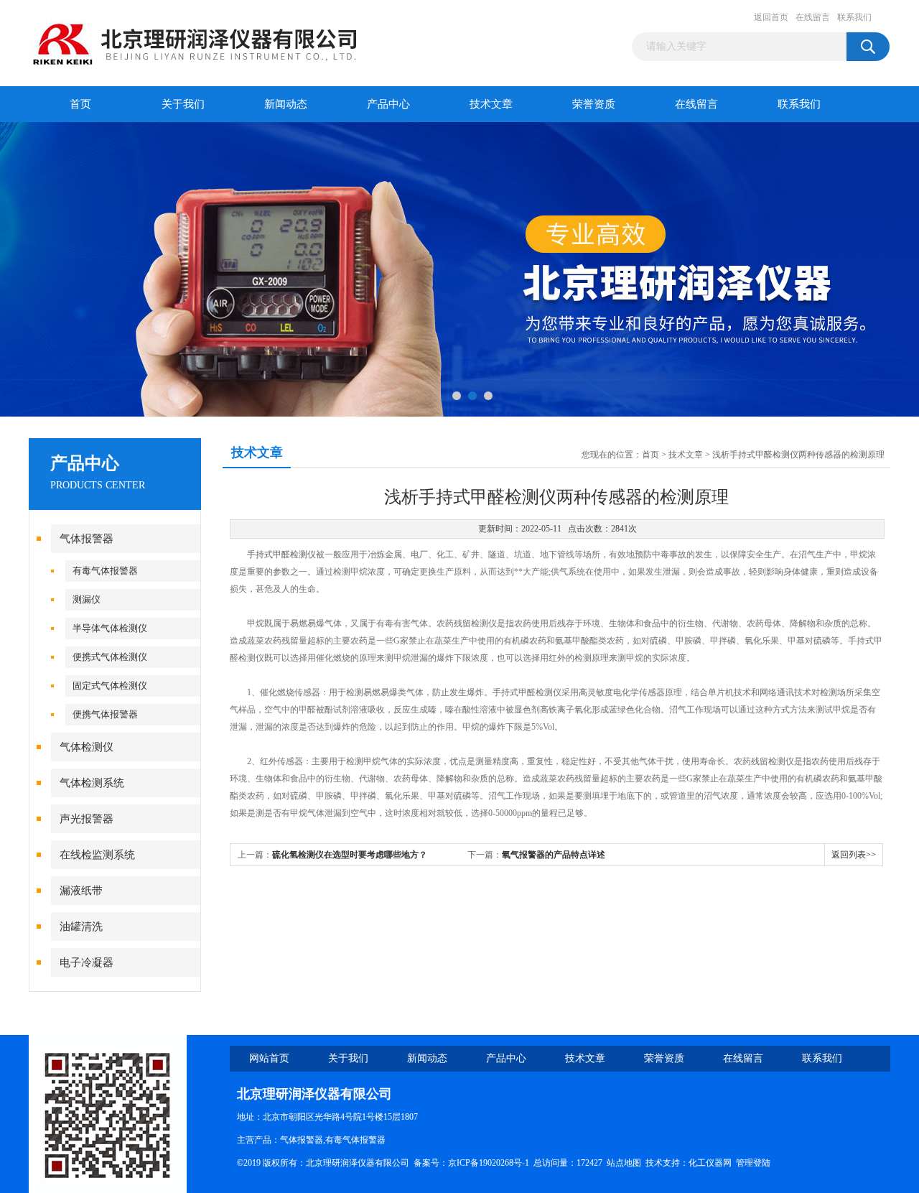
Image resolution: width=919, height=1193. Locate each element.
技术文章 (491, 104)
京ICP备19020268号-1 (488, 1163)
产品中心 (388, 104)
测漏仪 (87, 599)
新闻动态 (285, 104)
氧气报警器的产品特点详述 (553, 855)
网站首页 (269, 1058)
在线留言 (813, 17)
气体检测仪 (86, 747)
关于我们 (183, 104)
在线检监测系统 (97, 854)
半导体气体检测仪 (110, 628)
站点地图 (624, 1163)
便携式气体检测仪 (110, 656)
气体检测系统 (92, 783)
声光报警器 (86, 819)
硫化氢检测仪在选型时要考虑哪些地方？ (349, 855)
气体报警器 (86, 538)
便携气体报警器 (105, 714)
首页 (80, 104)
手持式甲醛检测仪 (281, 554)
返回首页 (771, 17)
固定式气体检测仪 (110, 685)
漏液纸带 (81, 890)
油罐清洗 (81, 926)
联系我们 (854, 17)
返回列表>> (853, 855)
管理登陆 (753, 1163)
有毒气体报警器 (105, 570)
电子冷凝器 (86, 962)
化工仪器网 (710, 1163)
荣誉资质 (593, 104)
